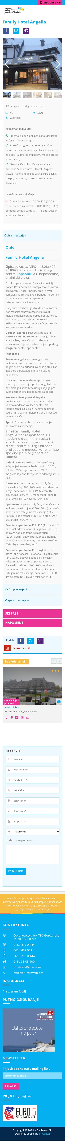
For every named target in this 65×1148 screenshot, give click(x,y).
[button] (58, 64)
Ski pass (11, 613)
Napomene (14, 623)
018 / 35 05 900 (24, 961)
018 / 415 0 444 (24, 945)
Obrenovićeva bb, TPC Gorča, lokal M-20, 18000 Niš (37, 937)
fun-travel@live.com (27, 967)
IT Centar (44, 1133)
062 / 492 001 (23, 950)
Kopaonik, (24, 274)
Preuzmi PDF (21, 648)
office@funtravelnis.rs (28, 973)
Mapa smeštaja (15, 600)
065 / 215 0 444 (24, 956)
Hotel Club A (11, 707)
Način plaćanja (14, 589)
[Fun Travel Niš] (14, 10)
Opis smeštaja (14, 235)
